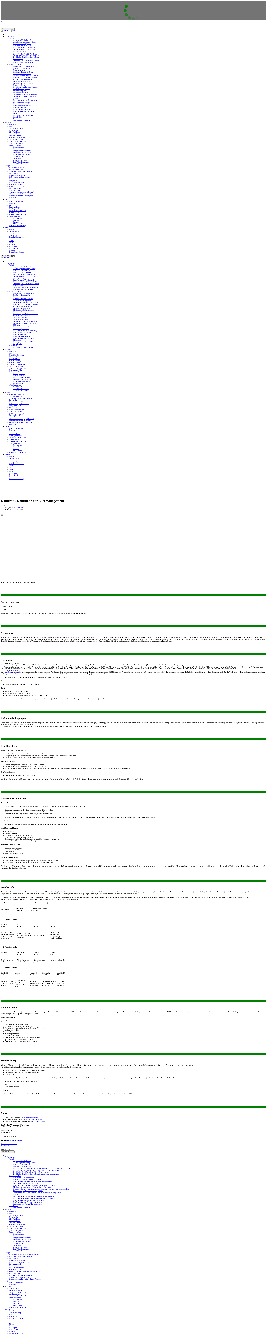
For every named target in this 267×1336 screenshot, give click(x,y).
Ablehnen (16, 670)
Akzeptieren (8, 670)
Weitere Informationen (11, 672)
